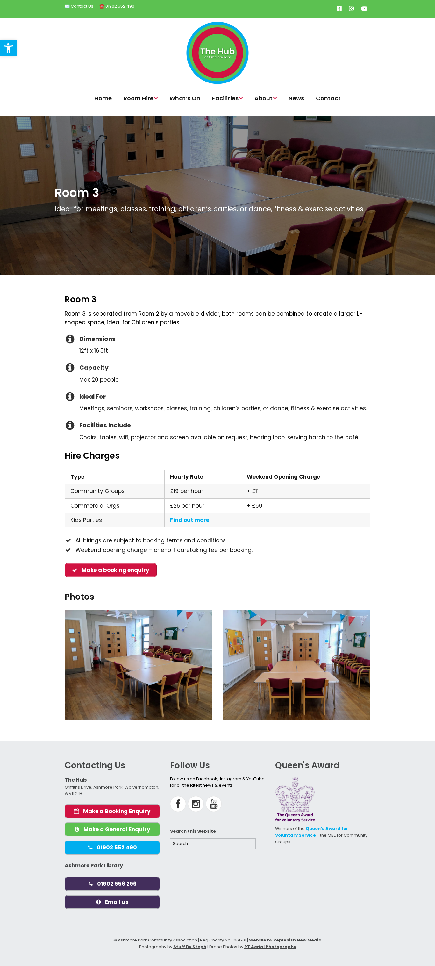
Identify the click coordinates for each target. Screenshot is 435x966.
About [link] (263, 98)
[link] (8, 48)
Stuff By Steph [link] (189, 947)
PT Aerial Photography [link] (270, 947)
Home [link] (103, 98)
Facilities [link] (225, 98)
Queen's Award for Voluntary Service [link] (311, 832)
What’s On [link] (184, 98)
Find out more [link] (189, 520)
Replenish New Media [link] (297, 940)
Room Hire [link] (138, 98)
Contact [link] (328, 98)
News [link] (296, 98)
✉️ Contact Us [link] (79, 6)
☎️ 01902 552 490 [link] (116, 6)
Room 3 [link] (76, 192)
